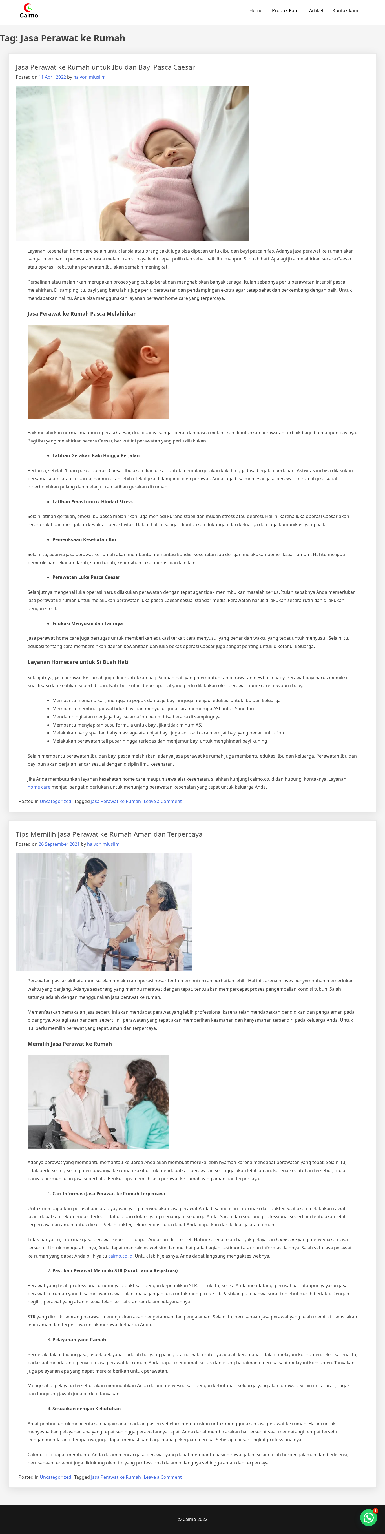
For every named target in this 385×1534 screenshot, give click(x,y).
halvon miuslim (89, 77)
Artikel (316, 10)
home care (39, 787)
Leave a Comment (163, 801)
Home (255, 10)
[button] (368, 1517)
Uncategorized (55, 801)
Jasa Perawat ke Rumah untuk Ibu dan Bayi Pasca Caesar (105, 67)
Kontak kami (346, 10)
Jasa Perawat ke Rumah (116, 801)
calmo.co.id (120, 1256)
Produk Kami (286, 10)
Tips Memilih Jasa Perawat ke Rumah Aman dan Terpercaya (109, 834)
